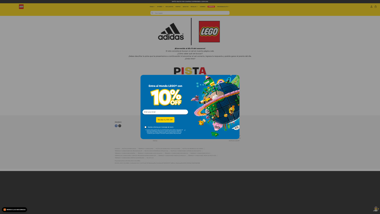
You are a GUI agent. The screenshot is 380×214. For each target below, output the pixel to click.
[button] (14, 209)
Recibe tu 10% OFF (165, 120)
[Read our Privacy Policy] (185, 130)
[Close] (237, 77)
